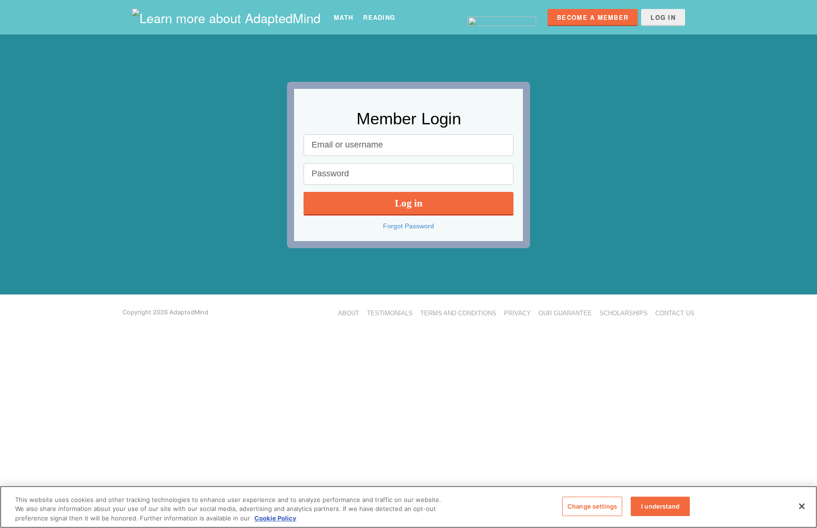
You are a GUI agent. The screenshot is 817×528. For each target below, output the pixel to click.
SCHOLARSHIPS (624, 313)
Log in (409, 203)
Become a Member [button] (592, 17)
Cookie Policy (275, 518)
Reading (379, 17)
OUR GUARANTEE (565, 313)
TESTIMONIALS (390, 313)
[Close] (801, 506)
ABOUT (348, 313)
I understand (660, 506)
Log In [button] (663, 17)
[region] (408, 507)
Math (343, 17)
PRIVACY (517, 313)
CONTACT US (675, 313)
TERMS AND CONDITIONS (458, 313)
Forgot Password (408, 226)
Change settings (592, 506)
